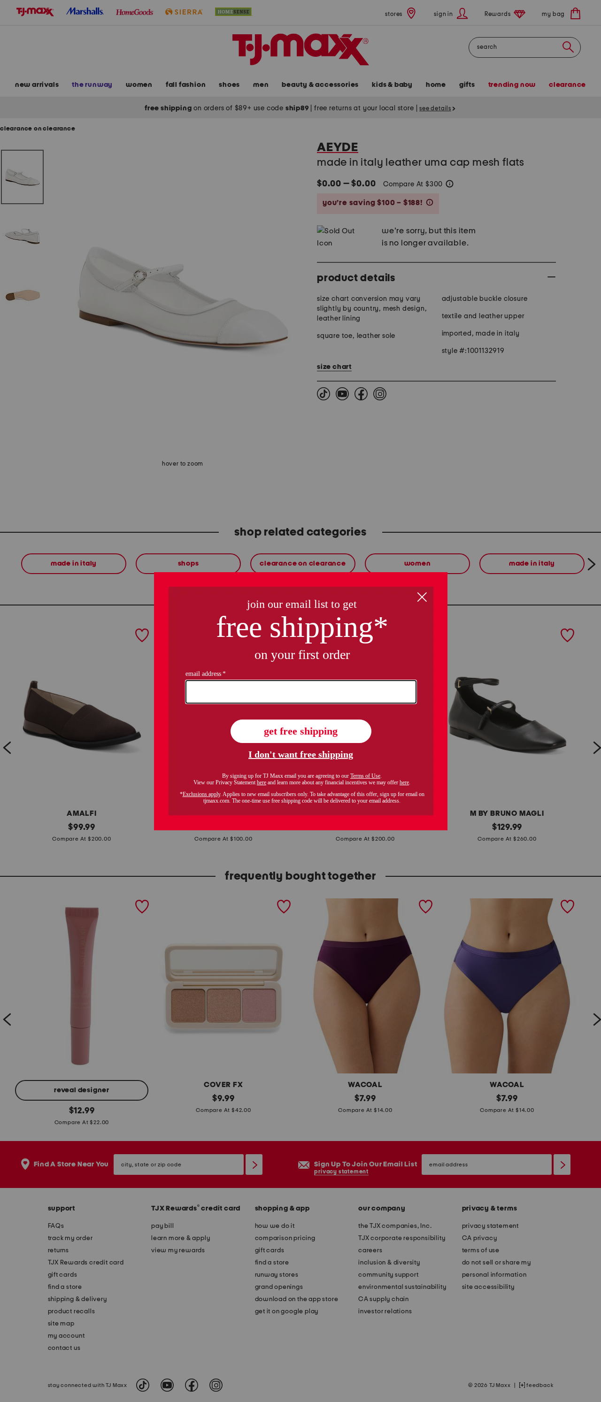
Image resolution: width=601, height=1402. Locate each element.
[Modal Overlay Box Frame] (300, 701)
